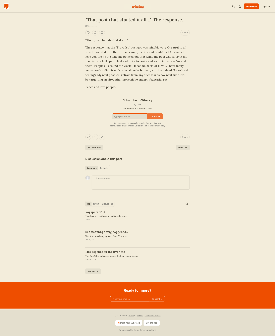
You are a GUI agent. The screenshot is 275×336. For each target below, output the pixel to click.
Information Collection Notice (136, 125)
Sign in (266, 6)
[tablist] (97, 168)
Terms (140, 315)
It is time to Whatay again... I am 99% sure (106, 236)
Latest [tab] (96, 204)
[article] (137, 217)
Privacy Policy (159, 125)
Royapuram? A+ (96, 212)
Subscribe (251, 6)
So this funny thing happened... (106, 232)
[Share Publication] (240, 6)
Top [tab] (88, 204)
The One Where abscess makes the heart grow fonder (111, 255)
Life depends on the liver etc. (105, 251)
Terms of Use (151, 123)
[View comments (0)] (95, 32)
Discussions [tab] (107, 204)
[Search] (233, 6)
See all (91, 271)
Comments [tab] (92, 168)
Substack (123, 330)
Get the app (151, 322)
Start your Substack (130, 322)
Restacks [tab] (104, 168)
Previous (96, 147)
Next (180, 147)
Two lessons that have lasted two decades (105, 216)
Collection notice (153, 315)
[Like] (88, 32)
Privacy (132, 315)
